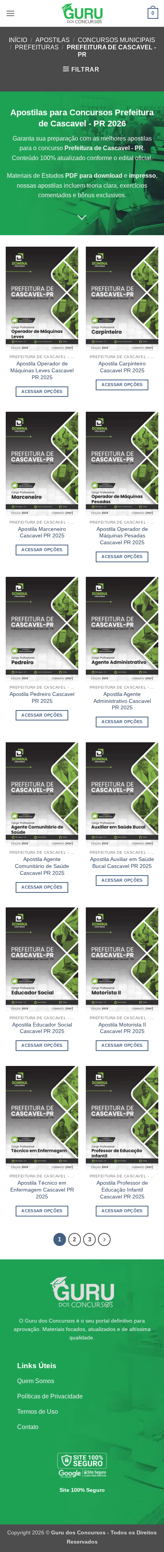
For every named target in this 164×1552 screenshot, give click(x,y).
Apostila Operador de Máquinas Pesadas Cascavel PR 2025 (122, 535)
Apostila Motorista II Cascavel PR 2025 (122, 1028)
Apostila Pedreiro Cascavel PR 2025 (42, 697)
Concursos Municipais (116, 40)
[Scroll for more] (82, 218)
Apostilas (52, 40)
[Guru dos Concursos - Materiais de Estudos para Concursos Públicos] (82, 13)
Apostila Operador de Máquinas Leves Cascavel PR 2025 (42, 370)
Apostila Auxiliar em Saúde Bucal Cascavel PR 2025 (122, 862)
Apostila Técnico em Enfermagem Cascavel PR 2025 (42, 1189)
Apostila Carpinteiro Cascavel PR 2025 (122, 367)
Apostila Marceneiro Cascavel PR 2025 (42, 532)
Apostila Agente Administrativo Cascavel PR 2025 (122, 701)
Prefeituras (37, 47)
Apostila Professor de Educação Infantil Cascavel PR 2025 (122, 1189)
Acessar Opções (42, 391)
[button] (10, 13)
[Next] (104, 1239)
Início (18, 40)
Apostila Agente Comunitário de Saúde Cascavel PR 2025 (42, 866)
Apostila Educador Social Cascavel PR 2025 (42, 1028)
